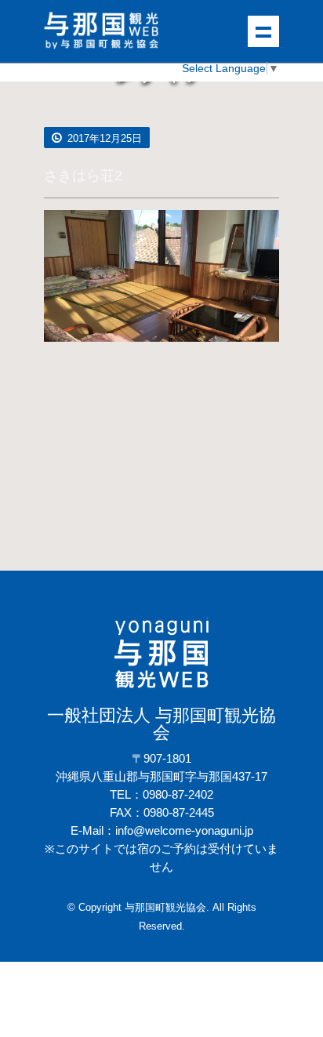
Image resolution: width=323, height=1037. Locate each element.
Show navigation (263, 31)
